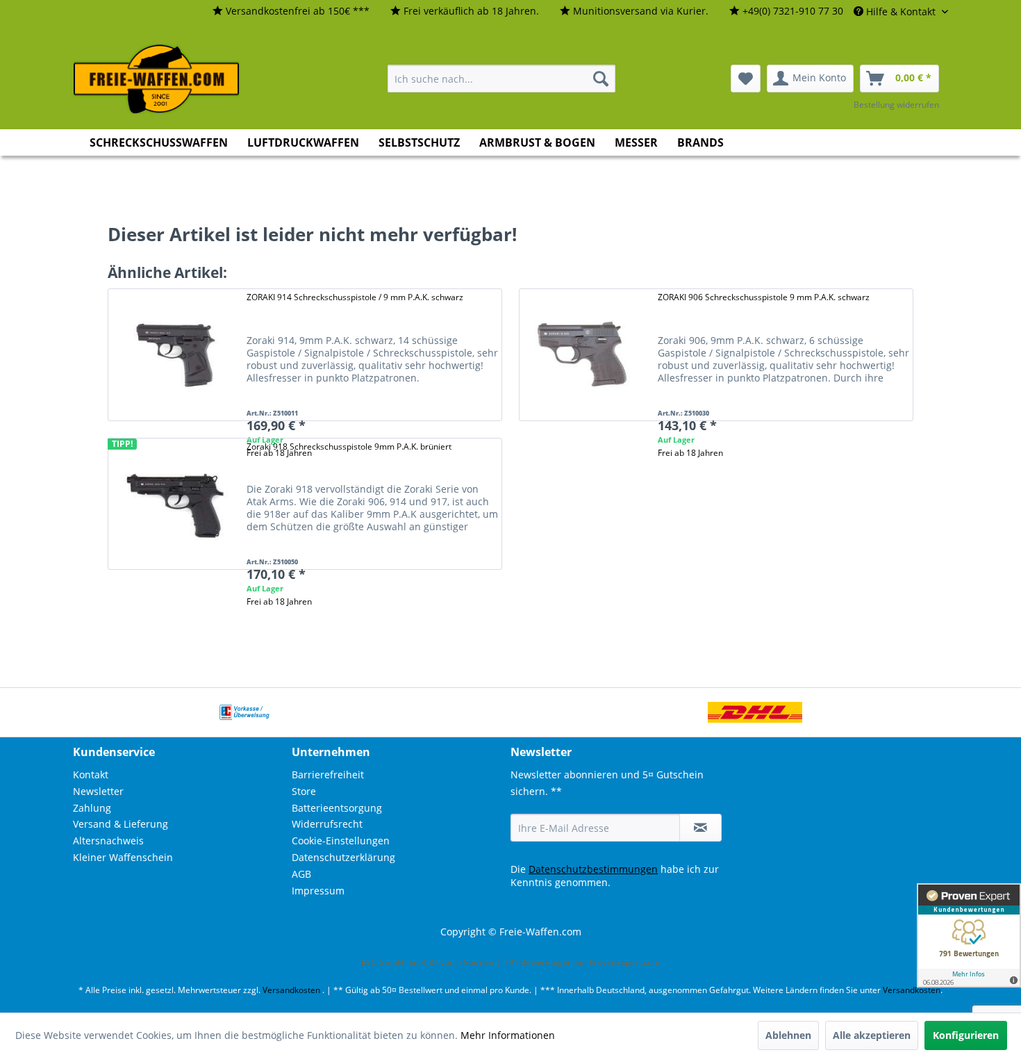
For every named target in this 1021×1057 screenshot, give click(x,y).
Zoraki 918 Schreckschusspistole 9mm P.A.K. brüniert (349, 446)
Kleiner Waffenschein (123, 857)
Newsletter (98, 791)
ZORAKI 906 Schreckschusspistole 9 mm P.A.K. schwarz (764, 297)
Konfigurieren (966, 1035)
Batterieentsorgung (337, 807)
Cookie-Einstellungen (341, 840)
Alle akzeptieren (872, 1035)
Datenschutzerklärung (343, 857)
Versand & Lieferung (120, 823)
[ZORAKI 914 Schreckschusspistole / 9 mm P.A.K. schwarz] (174, 354)
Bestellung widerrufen (896, 104)
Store (304, 791)
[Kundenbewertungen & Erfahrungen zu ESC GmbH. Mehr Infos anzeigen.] (969, 935)
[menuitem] (291, 11)
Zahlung (92, 807)
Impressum (318, 890)
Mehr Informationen (507, 1035)
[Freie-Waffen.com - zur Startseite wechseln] (157, 79)
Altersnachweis (108, 840)
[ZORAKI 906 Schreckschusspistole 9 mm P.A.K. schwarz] (585, 354)
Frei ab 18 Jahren (690, 453)
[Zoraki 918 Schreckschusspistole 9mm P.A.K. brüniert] (174, 504)
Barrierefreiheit (328, 774)
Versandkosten (291, 990)
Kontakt (90, 774)
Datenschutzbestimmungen (593, 869)
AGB (301, 873)
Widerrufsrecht (327, 823)
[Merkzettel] (746, 78)
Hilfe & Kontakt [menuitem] (900, 11)
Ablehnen (788, 1035)
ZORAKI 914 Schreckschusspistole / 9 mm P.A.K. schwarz (355, 297)
